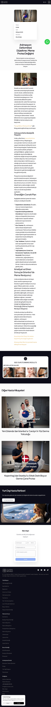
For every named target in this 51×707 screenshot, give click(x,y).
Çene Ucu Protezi (6, 592)
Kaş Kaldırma (5, 586)
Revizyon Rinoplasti (7, 653)
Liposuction (5, 637)
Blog (3, 693)
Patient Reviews (6, 681)
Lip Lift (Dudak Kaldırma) (8, 604)
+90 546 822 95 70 (7, 684)
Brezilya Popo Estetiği (7, 619)
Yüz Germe (5, 598)
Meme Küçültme (6, 631)
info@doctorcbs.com (7, 686)
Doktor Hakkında (6, 679)
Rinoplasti (4, 656)
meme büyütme (30, 138)
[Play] (25, 79)
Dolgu (3, 666)
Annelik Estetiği (6, 640)
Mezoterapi (5, 672)
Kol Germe (5, 616)
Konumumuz (5, 691)
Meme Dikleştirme (6, 625)
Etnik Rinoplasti (6, 650)
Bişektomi (4, 589)
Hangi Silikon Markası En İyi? (23, 126)
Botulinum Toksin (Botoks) (8, 663)
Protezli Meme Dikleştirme (8, 628)
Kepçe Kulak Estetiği (7, 609)
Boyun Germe (5, 606)
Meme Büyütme (6, 622)
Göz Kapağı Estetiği (7, 583)
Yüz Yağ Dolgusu (6, 669)
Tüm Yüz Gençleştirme (7, 601)
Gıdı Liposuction (6, 595)
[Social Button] (38, 570)
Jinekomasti (5, 634)
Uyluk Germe (5, 643)
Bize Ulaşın (5, 689)
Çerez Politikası (19, 700)
